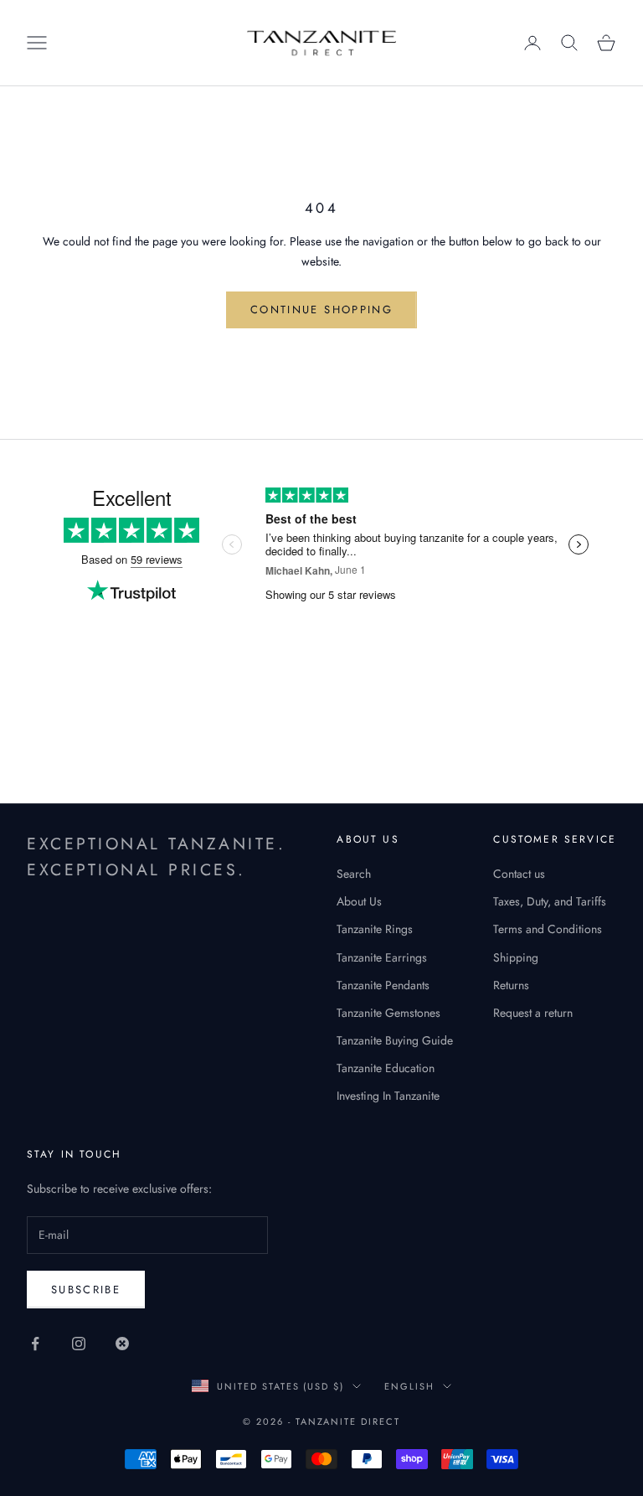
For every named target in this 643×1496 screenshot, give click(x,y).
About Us (359, 901)
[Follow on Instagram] (78, 1343)
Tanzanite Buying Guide (395, 1040)
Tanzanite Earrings (382, 957)
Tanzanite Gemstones (388, 1012)
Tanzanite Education (386, 1068)
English (409, 1386)
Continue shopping (321, 309)
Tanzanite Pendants (383, 985)
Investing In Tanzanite (388, 1095)
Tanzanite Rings (375, 929)
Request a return (533, 1012)
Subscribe (86, 1289)
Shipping (515, 957)
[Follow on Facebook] (35, 1343)
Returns (511, 985)
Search (354, 873)
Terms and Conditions (547, 929)
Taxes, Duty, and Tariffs (549, 901)
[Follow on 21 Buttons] (122, 1343)
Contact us (519, 873)
